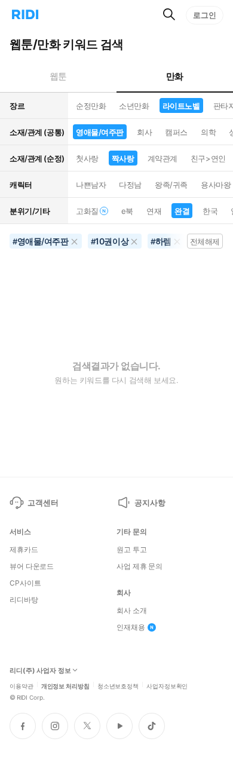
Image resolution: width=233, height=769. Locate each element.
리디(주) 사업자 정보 (40, 671)
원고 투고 (131, 550)
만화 (174, 76)
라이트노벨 (181, 106)
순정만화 (91, 106)
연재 (153, 211)
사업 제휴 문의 (139, 566)
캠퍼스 (176, 132)
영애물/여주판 (100, 132)
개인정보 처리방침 (65, 685)
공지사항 (149, 502)
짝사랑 (123, 158)
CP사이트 (25, 583)
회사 (144, 132)
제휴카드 (24, 550)
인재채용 (130, 627)
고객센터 (42, 502)
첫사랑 (87, 158)
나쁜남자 (91, 184)
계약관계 (162, 158)
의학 (208, 132)
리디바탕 (24, 600)
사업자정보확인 (167, 685)
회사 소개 (131, 610)
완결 (181, 211)
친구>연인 (208, 158)
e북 (127, 211)
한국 (210, 211)
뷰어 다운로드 (32, 566)
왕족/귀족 (171, 184)
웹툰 (58, 76)
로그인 (204, 15)
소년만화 (134, 106)
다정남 (130, 184)
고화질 (87, 211)
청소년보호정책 (118, 685)
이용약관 (21, 685)
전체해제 (205, 241)
